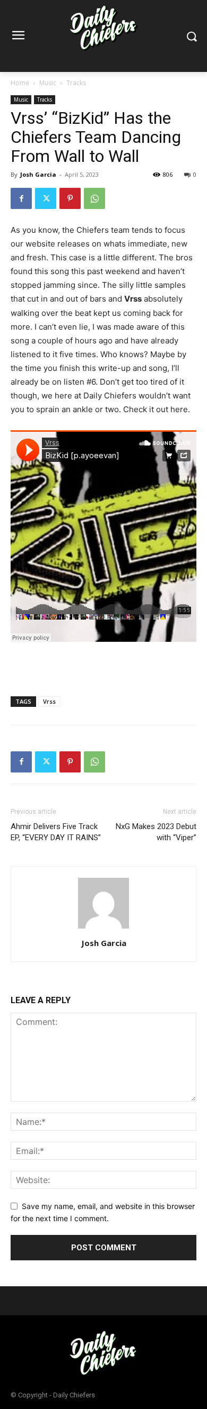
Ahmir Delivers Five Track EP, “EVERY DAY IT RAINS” (56, 832)
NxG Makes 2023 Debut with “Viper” (156, 832)
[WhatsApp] (94, 198)
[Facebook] (21, 198)
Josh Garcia (38, 174)
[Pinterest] (70, 198)
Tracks (76, 82)
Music (47, 82)
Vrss (49, 701)
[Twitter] (45, 198)
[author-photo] (103, 928)
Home (20, 82)
